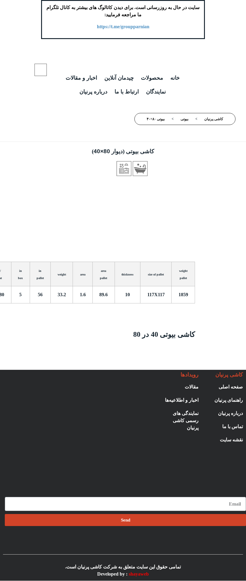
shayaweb (139, 573)
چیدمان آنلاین (119, 78)
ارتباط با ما (127, 92)
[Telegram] (138, 542)
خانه (175, 78)
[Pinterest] (112, 542)
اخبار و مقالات (81, 78)
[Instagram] (151, 542)
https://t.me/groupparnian (123, 26)
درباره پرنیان (93, 92)
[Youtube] (99, 542)
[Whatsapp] (125, 542)
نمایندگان (156, 92)
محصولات (152, 78)
